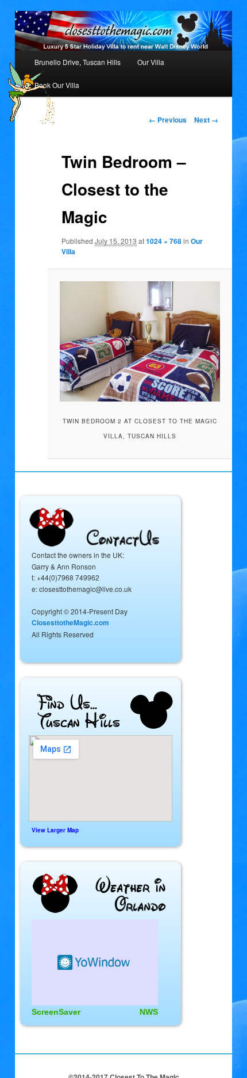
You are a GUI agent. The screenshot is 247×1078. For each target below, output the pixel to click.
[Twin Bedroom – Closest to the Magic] (140, 341)
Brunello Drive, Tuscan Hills (77, 62)
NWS (149, 1011)
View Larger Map (55, 830)
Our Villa (150, 62)
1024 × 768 (164, 241)
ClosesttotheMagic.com (70, 622)
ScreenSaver (56, 1011)
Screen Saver (95, 962)
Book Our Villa (56, 85)
